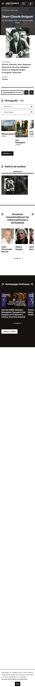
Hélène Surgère (19, 248)
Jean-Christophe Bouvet (6, 249)
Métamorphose (8, 134)
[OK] (17, 684)
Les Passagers (20, 141)
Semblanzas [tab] (17, 171)
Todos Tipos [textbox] (8, 106)
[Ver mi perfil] (30, 4)
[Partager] (26, 92)
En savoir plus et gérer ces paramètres (14, 679)
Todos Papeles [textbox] (9, 112)
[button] (25, 178)
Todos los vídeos (9, 331)
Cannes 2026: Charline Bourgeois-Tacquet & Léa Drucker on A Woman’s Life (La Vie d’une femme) (13, 313)
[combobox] (17, 106)
